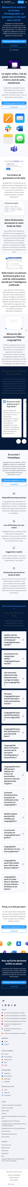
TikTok (12, 1005)
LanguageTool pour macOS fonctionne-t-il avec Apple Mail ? (12, 716)
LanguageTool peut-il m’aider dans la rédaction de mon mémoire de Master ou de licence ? (11, 883)
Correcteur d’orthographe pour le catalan (15, 1033)
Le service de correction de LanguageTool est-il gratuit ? (12, 834)
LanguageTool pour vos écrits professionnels (13, 1128)
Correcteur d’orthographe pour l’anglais (14, 1013)
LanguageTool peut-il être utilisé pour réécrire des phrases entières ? (11, 864)
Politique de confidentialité (14, 1175)
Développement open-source (9, 1134)
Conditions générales (14, 1177)
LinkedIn (15, 1005)
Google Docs (7, 1073)
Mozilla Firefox (8, 1059)
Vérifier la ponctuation (7, 1108)
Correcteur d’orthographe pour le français (15, 1021)
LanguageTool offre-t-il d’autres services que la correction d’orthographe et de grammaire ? (11, 751)
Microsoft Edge (8, 1057)
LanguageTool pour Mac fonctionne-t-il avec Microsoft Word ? (12, 732)
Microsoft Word (8, 1076)
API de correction (6, 1131)
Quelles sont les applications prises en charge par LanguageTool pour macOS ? (12, 640)
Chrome (6, 1054)
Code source (5, 1150)
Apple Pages (7, 1079)
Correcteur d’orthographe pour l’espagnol (15, 1018)
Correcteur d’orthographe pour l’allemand (15, 1015)
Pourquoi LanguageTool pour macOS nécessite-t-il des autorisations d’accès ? (12, 699)
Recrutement (5, 1153)
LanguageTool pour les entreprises (11, 1121)
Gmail (5, 1090)
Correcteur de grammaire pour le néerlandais (12, 1029)
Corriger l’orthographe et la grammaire (12, 1105)
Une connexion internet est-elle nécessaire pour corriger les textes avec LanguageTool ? (12, 678)
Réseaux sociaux (6, 1147)
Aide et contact (5, 1137)
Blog (3, 1156)
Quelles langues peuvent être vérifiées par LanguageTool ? (10, 817)
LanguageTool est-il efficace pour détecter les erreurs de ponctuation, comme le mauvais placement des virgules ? (12, 775)
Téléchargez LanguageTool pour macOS (14, 41)
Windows (6, 1044)
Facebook (6, 1005)
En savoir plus (14, 45)
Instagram (9, 1005)
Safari (5, 1062)
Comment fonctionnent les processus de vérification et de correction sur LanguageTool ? (11, 798)
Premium (4, 1113)
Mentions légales (14, 1180)
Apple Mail (6, 1092)
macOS (6, 1041)
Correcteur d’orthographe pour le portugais (13, 1025)
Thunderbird (7, 1095)
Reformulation (5, 1110)
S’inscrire (21, 2)
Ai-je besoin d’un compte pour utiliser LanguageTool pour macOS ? (12, 659)
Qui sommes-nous (6, 1145)
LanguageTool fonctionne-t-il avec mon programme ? (12, 849)
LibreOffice (7, 1081)
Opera (5, 1065)
